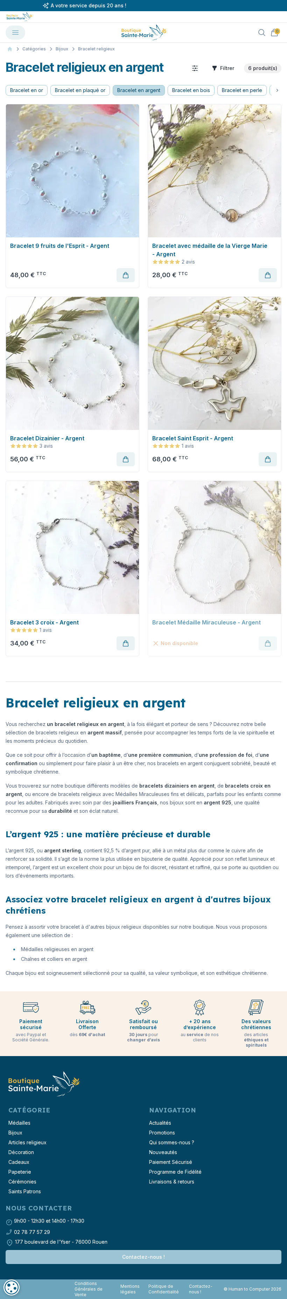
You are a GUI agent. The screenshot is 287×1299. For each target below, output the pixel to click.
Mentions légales (130, 1289)
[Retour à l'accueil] (43, 1084)
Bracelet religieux (96, 48)
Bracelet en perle (242, 90)
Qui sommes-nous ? (171, 1142)
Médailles (19, 1123)
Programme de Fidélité (175, 1172)
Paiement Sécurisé (170, 1162)
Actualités (160, 1123)
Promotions (162, 1133)
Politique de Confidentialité (163, 1289)
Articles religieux (27, 1142)
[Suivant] (277, 90)
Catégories (34, 48)
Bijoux (62, 48)
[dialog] (12, 1287)
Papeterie (19, 1172)
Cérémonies (22, 1182)
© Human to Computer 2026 (252, 1289)
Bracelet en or (26, 90)
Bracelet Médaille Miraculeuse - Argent (206, 622)
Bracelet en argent (138, 90)
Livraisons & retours (171, 1182)
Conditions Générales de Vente (89, 1289)
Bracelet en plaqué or (80, 90)
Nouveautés (163, 1152)
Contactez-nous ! (143, 1257)
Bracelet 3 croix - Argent (44, 622)
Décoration (21, 1152)
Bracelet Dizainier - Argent (47, 438)
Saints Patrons (24, 1191)
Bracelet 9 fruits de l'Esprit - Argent (59, 245)
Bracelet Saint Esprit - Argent (192, 438)
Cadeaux (18, 1162)
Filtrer (227, 68)
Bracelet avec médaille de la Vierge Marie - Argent (209, 250)
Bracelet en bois (191, 90)
